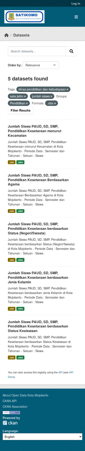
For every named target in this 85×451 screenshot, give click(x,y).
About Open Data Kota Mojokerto (25, 395)
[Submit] (71, 51)
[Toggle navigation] (76, 17)
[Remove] (67, 89)
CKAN (10, 423)
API (60, 372)
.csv (11, 162)
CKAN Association (15, 406)
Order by (14, 65)
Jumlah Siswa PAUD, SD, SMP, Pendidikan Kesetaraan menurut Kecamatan (34, 131)
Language (10, 431)
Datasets (21, 35)
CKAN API (10, 401)
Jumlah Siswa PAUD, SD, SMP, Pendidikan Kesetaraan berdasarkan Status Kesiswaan (38, 326)
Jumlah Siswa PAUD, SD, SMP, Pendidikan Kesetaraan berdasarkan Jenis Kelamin (38, 277)
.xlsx (20, 162)
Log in (75, 3)
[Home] (6, 35)
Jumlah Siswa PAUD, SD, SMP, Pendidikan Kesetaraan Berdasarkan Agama (38, 180)
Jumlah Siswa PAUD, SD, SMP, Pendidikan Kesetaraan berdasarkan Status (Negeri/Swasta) (38, 228)
